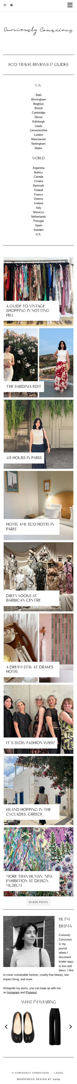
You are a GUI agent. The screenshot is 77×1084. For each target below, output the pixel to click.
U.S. (38, 234)
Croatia (38, 181)
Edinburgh (38, 121)
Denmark (38, 185)
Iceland (38, 203)
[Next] (70, 1026)
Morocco (38, 212)
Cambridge (38, 112)
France (38, 194)
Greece (38, 198)
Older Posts (38, 902)
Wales (38, 148)
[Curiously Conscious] (38, 21)
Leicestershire (38, 130)
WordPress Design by (38, 1079)
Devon (39, 117)
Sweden (38, 229)
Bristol (39, 108)
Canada (38, 176)
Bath (38, 95)
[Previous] (6, 1026)
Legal (59, 1073)
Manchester (38, 139)
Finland (38, 190)
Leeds (38, 126)
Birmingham (38, 99)
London (38, 134)
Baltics (38, 172)
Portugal (38, 221)
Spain (38, 225)
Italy (38, 207)
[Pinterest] (11, 5)
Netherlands (38, 216)
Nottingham (38, 143)
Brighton (38, 104)
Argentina (38, 168)
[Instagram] (5, 5)
